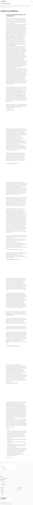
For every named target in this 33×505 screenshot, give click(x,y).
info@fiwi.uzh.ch (3, 484)
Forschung (2, 491)
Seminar (2, 492)
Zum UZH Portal (5, 469)
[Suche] (30, 1)
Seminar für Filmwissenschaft (5, 3)
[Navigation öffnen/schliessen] (32, 1)
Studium (2, 489)
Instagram (20, 489)
